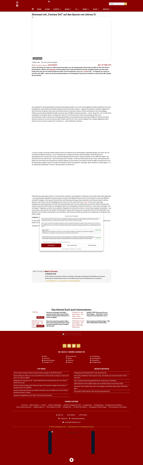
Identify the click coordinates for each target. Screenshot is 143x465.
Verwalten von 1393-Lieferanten (49, 242)
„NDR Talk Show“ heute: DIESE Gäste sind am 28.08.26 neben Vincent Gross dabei (98, 383)
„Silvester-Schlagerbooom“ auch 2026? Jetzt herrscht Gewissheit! (32, 395)
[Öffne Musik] (70, 9)
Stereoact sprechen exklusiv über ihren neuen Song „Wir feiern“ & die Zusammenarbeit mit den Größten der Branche (57, 323)
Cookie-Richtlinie (65, 248)
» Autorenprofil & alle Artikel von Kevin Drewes (62, 281)
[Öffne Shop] (98, 9)
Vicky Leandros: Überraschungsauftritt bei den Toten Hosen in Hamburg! (95, 380)
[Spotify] (74, 346)
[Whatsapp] (78, 346)
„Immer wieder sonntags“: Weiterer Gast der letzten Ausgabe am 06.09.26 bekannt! (37, 373)
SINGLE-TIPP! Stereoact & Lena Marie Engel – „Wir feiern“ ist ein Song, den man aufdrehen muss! (97, 314)
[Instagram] (64, 346)
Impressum (78, 248)
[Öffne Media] (88, 9)
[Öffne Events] (60, 9)
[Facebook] (69, 346)
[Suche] (125, 3)
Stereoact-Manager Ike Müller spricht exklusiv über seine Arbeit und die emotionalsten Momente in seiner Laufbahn (57, 314)
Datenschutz (73, 248)
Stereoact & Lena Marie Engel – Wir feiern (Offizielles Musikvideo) (98, 322)
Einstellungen (92, 245)
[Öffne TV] (78, 9)
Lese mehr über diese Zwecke (63, 242)
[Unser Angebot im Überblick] (33, 9)
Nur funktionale (72, 245)
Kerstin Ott (86, 202)
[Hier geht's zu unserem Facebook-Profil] (17, 5)
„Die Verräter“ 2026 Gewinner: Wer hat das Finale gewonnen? (92, 391)
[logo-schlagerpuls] (71, 337)
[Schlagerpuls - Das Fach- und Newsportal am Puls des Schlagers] (71, 4)
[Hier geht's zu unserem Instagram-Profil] (17, 2)
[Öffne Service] (110, 9)
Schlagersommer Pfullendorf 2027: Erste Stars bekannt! (90, 373)
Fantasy (86, 71)
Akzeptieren (51, 245)
